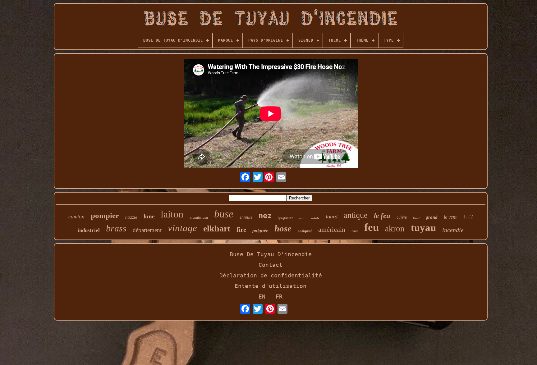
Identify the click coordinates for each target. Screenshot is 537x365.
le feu (382, 216)
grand (432, 217)
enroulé (246, 217)
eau (416, 217)
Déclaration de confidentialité (270, 275)
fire (241, 229)
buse (223, 214)
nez (265, 215)
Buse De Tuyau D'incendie (271, 254)
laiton (172, 214)
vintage (182, 227)
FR (279, 296)
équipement (285, 218)
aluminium (199, 217)
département (147, 230)
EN (262, 296)
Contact (270, 265)
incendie (453, 229)
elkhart (216, 228)
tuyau (423, 227)
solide (315, 218)
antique (356, 215)
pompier (105, 215)
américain (331, 229)
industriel (89, 230)
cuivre (402, 217)
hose (282, 228)
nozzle (131, 217)
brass (116, 228)
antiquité (305, 231)
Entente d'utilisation (270, 286)
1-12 (468, 216)
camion (76, 217)
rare (354, 231)
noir (302, 218)
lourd (331, 216)
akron (395, 228)
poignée (260, 230)
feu (371, 227)
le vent (450, 217)
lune (149, 216)
